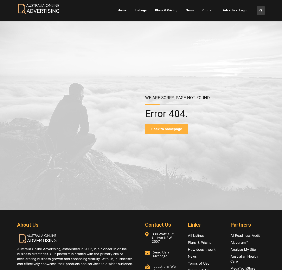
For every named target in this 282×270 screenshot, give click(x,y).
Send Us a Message (161, 254)
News (190, 10)
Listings (141, 10)
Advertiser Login (235, 10)
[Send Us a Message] (147, 252)
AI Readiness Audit (245, 235)
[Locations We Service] (147, 267)
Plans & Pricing (166, 10)
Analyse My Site (243, 249)
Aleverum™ (239, 242)
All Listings (196, 235)
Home (122, 10)
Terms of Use (198, 263)
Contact (208, 10)
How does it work (202, 249)
